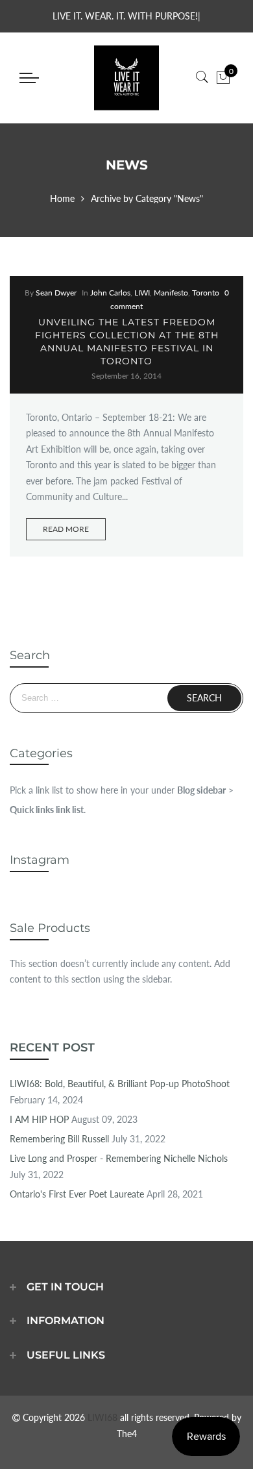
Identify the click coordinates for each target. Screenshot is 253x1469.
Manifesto (171, 292)
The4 (127, 1433)
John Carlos (110, 292)
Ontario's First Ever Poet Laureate (77, 1193)
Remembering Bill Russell (59, 1138)
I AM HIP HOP (39, 1119)
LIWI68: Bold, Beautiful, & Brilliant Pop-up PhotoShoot (120, 1083)
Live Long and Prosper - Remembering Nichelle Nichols (119, 1158)
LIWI (142, 292)
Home (62, 198)
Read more (66, 529)
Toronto (205, 292)
